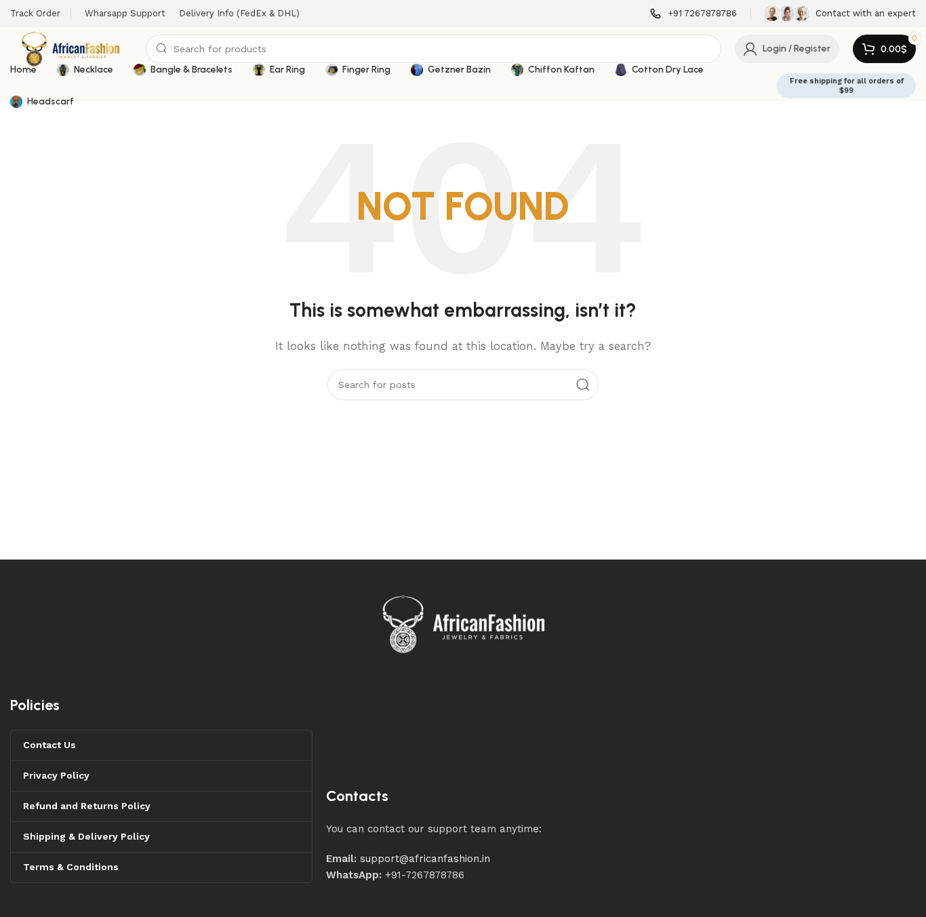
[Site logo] (71, 48)
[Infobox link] (693, 14)
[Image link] (464, 623)
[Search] (583, 384)
